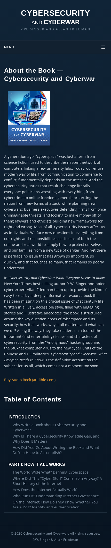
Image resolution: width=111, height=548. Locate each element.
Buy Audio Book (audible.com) (30, 379)
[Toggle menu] (103, 47)
